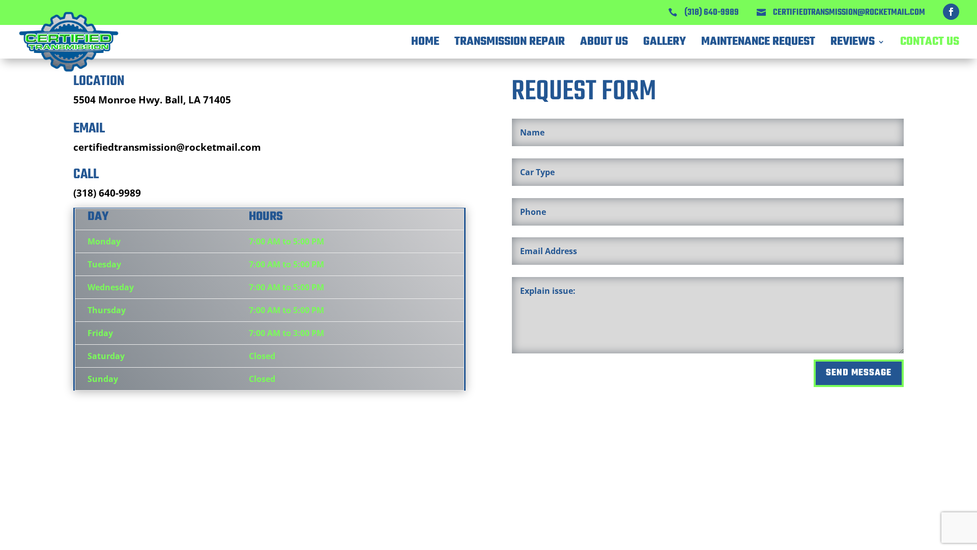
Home (425, 42)
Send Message (859, 373)
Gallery (664, 42)
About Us (604, 42)
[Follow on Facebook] (951, 12)
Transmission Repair (509, 42)
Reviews (852, 42)
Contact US (929, 42)
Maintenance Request (758, 42)
